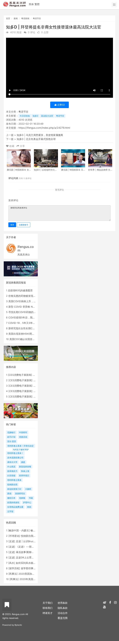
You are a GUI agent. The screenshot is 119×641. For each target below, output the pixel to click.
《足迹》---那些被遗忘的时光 (32, 546)
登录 (12, 225)
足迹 (11, 541)
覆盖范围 (63, 618)
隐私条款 (63, 607)
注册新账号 (23, 225)
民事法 (13, 573)
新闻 (16, 18)
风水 (11, 562)
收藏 (12, 146)
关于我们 (48, 602)
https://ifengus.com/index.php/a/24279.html (44, 127)
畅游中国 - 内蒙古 (19, 530)
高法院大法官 (47, 116)
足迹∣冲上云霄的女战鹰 (28, 557)
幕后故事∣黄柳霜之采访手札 (31, 552)
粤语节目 (37, 18)
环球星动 (14, 535)
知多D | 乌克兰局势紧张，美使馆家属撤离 (40, 135)
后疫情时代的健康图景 (20, 290)
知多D (35, 116)
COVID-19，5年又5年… (21, 322)
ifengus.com (26, 248)
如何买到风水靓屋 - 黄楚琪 (31, 562)
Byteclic (18, 625)
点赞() (61, 104)
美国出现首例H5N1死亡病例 (24, 333)
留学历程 (14, 568)
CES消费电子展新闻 (20, 374)
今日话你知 (25, 116)
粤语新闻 (25, 18)
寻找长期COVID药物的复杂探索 (25, 312)
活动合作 (63, 613)
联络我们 (48, 607)
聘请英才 (48, 613)
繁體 (37, 4)
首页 (8, 18)
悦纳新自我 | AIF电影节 (34, 535)
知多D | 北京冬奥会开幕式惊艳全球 (36, 139)
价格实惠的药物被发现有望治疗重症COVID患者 (34, 295)
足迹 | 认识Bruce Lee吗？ (30, 541)
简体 (31, 4)
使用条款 (63, 602)
